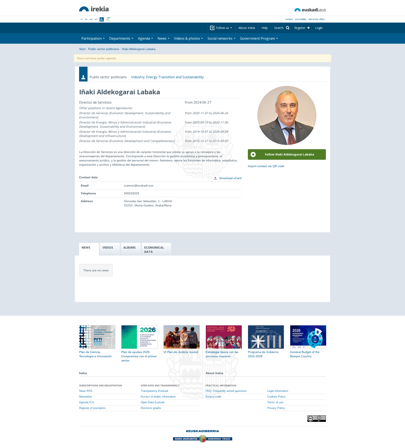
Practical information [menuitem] (221, 385)
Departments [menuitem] (120, 38)
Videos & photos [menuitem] (187, 38)
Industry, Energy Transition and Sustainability (167, 77)
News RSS (85, 391)
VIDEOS (108, 247)
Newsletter (85, 396)
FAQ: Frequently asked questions (226, 391)
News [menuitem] (162, 38)
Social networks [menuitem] (220, 38)
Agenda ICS (86, 402)
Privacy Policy (276, 408)
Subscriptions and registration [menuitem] (100, 385)
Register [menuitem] (299, 28)
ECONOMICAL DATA (154, 249)
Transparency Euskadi (154, 391)
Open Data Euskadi (153, 402)
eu (91, 19)
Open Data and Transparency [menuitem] (160, 385)
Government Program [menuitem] (258, 38)
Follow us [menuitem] (223, 28)
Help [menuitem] (265, 28)
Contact (289, 19)
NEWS (86, 247)
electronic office (317, 19)
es (86, 19)
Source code (213, 396)
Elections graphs (151, 408)
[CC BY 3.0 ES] (316, 418)
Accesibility (300, 19)
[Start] (94, 8)
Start (82, 49)
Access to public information (158, 396)
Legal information (277, 391)
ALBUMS (129, 247)
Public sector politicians (103, 49)
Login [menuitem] (319, 28)
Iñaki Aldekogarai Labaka (138, 49)
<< (81, 19)
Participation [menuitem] (92, 38)
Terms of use (275, 402)
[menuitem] (281, 28)
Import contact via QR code (266, 166)
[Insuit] (102, 19)
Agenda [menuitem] (144, 38)
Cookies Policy (276, 396)
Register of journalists (92, 408)
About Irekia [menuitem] (247, 28)
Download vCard (230, 178)
